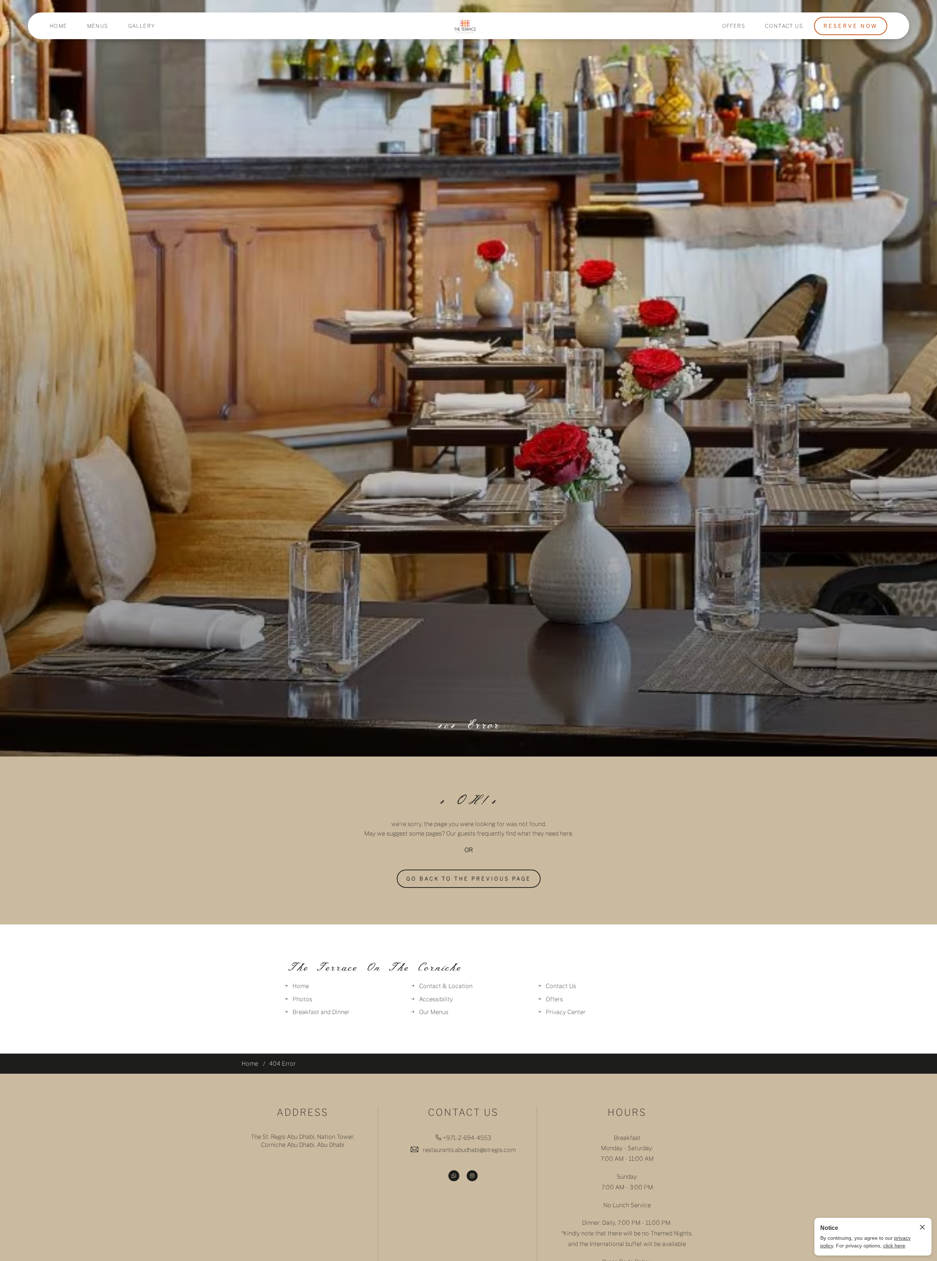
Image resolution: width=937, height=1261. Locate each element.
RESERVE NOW (851, 26)
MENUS (97, 26)
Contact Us (561, 986)
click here (894, 1246)
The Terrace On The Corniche (373, 967)
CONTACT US (784, 26)
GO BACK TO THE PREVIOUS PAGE (468, 878)
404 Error (468, 725)
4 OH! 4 (468, 800)
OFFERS (733, 26)
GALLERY (141, 26)
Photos (302, 999)
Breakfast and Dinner (321, 1012)
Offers (554, 999)
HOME (58, 26)
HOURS (627, 1112)
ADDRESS (302, 1112)
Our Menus (433, 1012)
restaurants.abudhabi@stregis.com (469, 1149)
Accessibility (436, 999)
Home (300, 986)
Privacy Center (566, 1012)
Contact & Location (446, 986)
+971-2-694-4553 (467, 1137)
